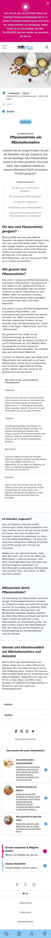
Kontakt (6, 933)
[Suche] (47, 47)
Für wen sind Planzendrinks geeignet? (25, 189)
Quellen (8, 715)
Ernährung (25, 122)
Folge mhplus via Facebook (17, 885)
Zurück (10, 112)
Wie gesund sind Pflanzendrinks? (25, 197)
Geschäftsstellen (44, 933)
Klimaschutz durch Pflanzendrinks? (25, 208)
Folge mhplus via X (25, 885)
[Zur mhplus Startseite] (25, 47)
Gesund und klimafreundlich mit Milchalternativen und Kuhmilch (25, 214)
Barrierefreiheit (25, 922)
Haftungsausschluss (25, 739)
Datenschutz (25, 903)
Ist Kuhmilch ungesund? (26, 202)
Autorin (8, 705)
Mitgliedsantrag (32, 933)
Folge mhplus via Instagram (34, 885)
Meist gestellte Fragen (19, 933)
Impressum (25, 912)
